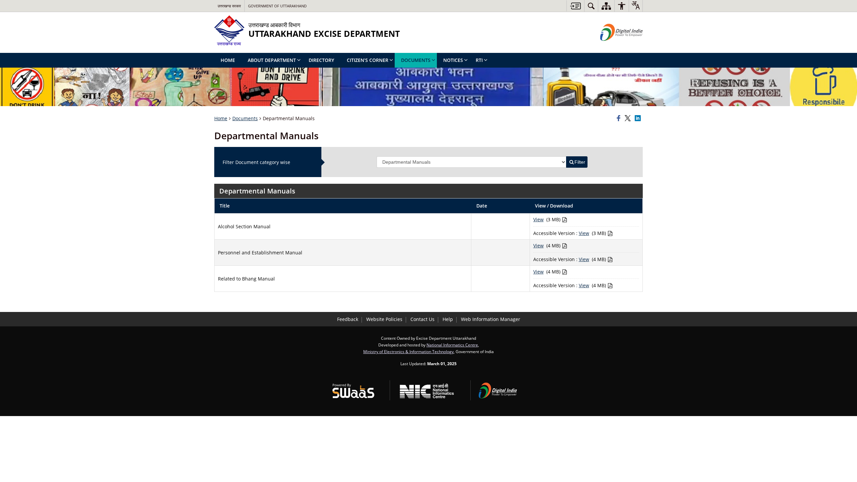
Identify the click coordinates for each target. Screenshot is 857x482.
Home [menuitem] (228, 60)
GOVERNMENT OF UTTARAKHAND (277, 5)
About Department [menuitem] (272, 60)
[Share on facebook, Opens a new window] (620, 118)
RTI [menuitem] (479, 60)
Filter (579, 162)
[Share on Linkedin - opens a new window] (639, 118)
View (538, 219)
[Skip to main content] (575, 5)
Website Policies (384, 319)
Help (448, 319)
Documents (245, 118)
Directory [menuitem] (321, 60)
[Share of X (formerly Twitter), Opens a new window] (629, 118)
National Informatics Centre (452, 344)
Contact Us (422, 319)
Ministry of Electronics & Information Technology (408, 351)
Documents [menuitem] (416, 60)
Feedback (347, 319)
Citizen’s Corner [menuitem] (367, 60)
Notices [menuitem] (453, 60)
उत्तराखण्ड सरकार (229, 5)
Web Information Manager (490, 319)
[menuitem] (591, 6)
